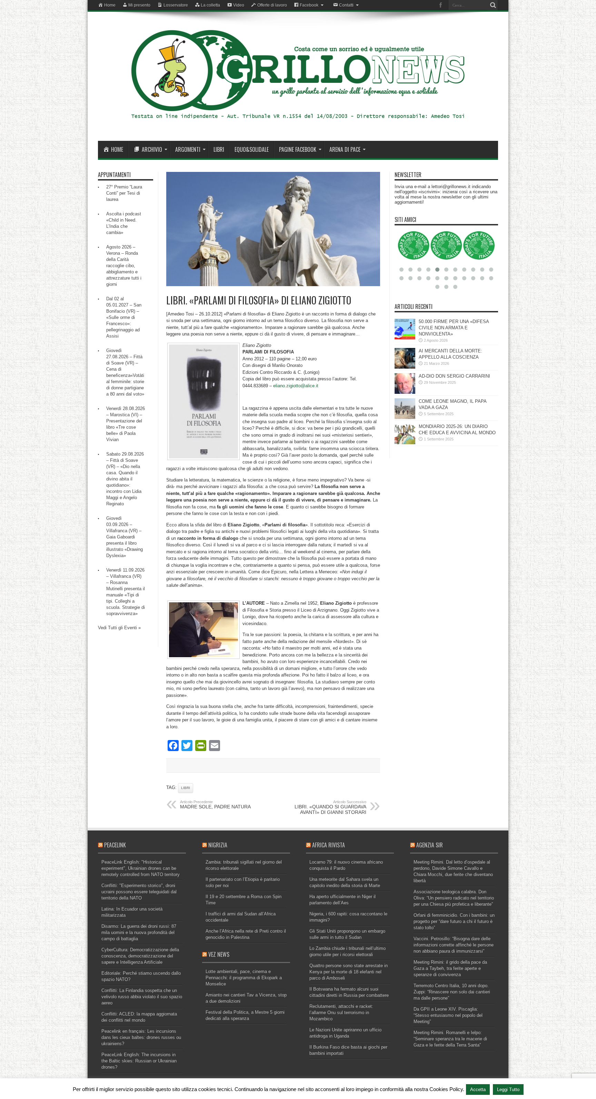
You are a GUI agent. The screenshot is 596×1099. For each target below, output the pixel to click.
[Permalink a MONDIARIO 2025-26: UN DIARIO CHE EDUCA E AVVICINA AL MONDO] (405, 442)
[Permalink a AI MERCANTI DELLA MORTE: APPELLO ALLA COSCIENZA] (405, 367)
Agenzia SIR (429, 845)
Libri (218, 149)
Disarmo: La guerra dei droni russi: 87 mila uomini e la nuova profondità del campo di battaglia (138, 932)
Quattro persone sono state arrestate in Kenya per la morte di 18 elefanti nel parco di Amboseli (348, 972)
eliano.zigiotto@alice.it (295, 385)
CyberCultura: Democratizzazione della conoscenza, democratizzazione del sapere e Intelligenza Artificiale (140, 956)
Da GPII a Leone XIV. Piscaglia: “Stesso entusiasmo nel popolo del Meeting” (448, 1015)
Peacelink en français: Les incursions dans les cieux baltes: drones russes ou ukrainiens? (141, 1037)
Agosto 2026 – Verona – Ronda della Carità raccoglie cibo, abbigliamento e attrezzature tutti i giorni (123, 265)
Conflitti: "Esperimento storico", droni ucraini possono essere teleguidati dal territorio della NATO (139, 892)
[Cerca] (493, 5)
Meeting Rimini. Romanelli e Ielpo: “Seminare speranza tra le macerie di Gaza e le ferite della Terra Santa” (450, 1039)
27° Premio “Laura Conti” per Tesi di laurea (124, 193)
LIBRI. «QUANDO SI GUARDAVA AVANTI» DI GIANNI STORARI (330, 807)
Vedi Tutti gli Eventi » (119, 627)
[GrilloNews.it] (298, 123)
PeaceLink (115, 845)
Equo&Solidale (252, 149)
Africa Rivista (328, 845)
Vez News (218, 954)
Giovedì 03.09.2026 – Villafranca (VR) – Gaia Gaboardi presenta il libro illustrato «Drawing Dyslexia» (124, 537)
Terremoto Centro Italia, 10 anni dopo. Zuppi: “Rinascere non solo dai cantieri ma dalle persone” (452, 992)
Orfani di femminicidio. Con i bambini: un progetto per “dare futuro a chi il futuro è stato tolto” (454, 921)
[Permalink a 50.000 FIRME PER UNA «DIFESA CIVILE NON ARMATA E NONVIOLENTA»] (405, 337)
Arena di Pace (344, 149)
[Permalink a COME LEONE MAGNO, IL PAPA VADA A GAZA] (405, 417)
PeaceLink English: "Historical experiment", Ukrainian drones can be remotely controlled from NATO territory (140, 868)
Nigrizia (217, 845)
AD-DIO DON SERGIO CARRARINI (454, 376)
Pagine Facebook (297, 149)
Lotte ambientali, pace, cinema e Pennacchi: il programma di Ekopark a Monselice (244, 977)
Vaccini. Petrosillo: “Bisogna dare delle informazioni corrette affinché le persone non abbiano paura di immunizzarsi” (454, 945)
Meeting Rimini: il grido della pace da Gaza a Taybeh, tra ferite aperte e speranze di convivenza (450, 968)
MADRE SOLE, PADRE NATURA (215, 804)
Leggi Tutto (508, 1089)
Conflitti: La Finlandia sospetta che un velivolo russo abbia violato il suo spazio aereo (141, 996)
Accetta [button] (478, 1089)
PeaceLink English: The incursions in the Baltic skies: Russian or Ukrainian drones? (139, 1061)
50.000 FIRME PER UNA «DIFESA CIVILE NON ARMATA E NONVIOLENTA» (454, 328)
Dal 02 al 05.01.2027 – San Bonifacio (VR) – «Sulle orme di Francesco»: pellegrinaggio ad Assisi (123, 317)
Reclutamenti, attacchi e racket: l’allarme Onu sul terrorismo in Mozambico (341, 1012)
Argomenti (187, 149)
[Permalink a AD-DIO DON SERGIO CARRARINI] (405, 392)
